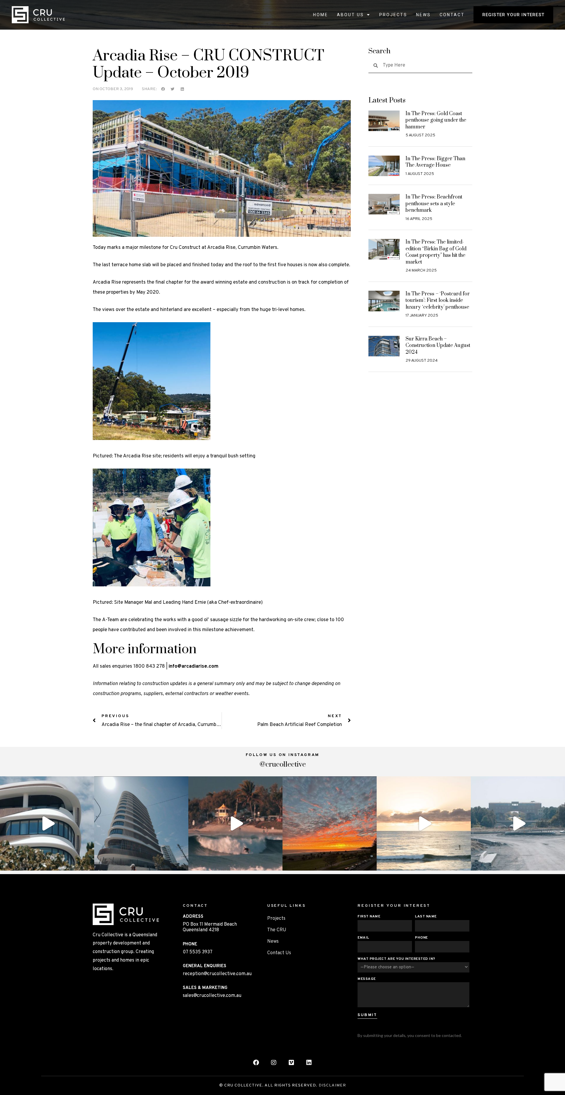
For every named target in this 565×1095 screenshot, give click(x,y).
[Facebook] (256, 1062)
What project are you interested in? (396, 959)
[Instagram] (88, 863)
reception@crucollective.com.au (217, 974)
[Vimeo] (291, 1062)
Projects (393, 14)
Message (367, 979)
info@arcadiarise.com (193, 666)
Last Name (426, 916)
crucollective (46, 782)
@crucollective (283, 764)
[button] (163, 89)
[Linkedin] (309, 1062)
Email (363, 938)
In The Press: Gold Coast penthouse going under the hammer (436, 120)
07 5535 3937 (197, 952)
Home (320, 14)
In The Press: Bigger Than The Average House (435, 162)
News (423, 14)
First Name (369, 916)
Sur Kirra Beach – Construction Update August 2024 (438, 345)
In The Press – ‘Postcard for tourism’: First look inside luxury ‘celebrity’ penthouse (438, 300)
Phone (421, 938)
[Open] (47, 823)
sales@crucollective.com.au (212, 996)
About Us (350, 14)
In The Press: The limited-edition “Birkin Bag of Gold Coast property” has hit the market (436, 252)
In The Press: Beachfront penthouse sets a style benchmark (434, 204)
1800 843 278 (149, 666)
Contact (452, 14)
